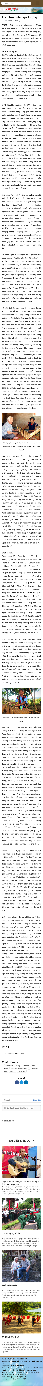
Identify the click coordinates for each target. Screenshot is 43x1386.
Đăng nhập (37, 1100)
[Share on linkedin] (26, 1082)
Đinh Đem (26, 1066)
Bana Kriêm (9, 1066)
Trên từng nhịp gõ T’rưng (19, 1068)
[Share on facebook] (17, 1082)
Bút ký (18, 1066)
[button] (37, 3)
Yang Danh (21, 1071)
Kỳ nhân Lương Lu (9, 1285)
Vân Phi (12, 1071)
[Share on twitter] (21, 1082)
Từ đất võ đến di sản (11, 1337)
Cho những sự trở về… (11, 1233)
